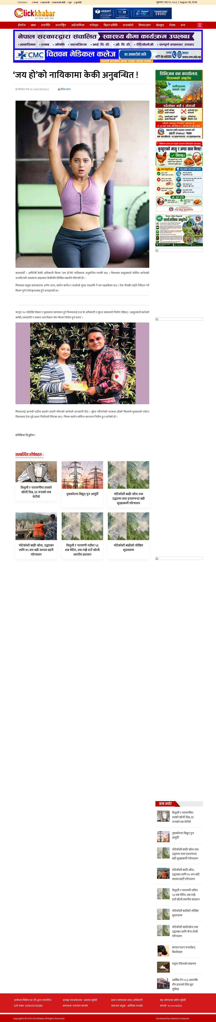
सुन (70, 2)
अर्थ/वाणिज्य (77, 25)
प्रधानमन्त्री (45, 2)
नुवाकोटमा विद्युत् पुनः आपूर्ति (82, 494)
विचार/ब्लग (145, 25)
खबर (33, 25)
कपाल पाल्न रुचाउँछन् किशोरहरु (183, 950)
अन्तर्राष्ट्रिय (60, 25)
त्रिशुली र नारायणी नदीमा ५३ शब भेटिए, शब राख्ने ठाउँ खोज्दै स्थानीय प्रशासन (82, 550)
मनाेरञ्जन (94, 25)
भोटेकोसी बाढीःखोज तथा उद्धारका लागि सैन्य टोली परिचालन (185, 932)
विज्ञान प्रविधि (110, 25)
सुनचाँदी (78, 2)
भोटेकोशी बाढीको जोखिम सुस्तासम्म (128, 548)
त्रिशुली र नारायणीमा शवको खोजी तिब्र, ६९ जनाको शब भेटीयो (36, 492)
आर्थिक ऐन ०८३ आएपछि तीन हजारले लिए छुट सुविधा (185, 985)
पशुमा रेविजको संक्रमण (184, 963)
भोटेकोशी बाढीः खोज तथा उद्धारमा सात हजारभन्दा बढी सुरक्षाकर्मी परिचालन (128, 498)
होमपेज (22, 25)
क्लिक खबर (65, 89)
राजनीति (45, 25)
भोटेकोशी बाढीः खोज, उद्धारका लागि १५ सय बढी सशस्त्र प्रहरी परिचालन (36, 550)
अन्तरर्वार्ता (128, 25)
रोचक (172, 25)
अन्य (183, 25)
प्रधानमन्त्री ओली (59, 2)
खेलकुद (160, 25)
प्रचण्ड (36, 2)
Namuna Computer (180, 1018)
